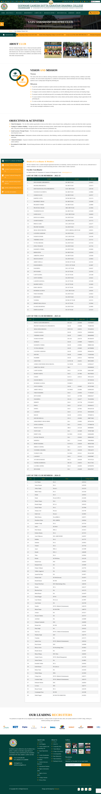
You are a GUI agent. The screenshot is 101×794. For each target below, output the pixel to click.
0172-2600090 (24, 759)
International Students (44, 766)
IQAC (3, 1)
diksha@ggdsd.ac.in (67, 172)
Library (78, 12)
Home (3, 12)
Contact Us (95, 13)
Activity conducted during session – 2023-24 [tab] (13, 182)
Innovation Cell (62, 12)
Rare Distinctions (57, 756)
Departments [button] (28, 12)
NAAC (12, 1)
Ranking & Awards (57, 761)
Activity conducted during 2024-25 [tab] (13, 187)
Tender (32, 1)
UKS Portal (27, 1)
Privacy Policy (42, 780)
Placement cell (76, 1)
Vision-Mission (56, 749)
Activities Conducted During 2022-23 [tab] (13, 176)
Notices (21, 1)
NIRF (17, 1)
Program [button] (19, 12)
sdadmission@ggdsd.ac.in (20, 765)
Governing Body (57, 753)
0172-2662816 (17, 759)
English (94, 1)
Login (82, 1)
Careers (86, 1)
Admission (71, 12)
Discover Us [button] (10, 12)
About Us (55, 744)
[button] (2, 24)
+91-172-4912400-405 (19, 757)
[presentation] (46, 50)
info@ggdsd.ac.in (18, 763)
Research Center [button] (49, 12)
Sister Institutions (57, 758)
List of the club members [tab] (10, 192)
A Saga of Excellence (58, 751)
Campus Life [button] (38, 12)
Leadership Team (57, 746)
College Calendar (43, 777)
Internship (37, 1)
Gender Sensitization (44, 755)
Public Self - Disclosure (68, 1)
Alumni (8, 1)
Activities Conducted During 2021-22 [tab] (13, 170)
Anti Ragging (42, 744)
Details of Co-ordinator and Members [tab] (13, 160)
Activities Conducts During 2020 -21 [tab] (13, 165)
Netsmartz (56, 788)
